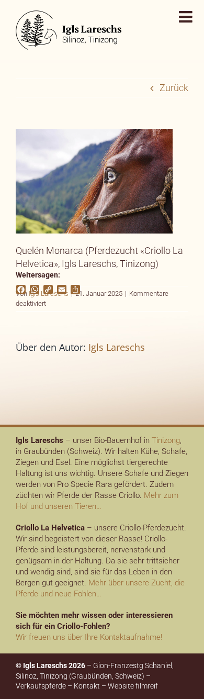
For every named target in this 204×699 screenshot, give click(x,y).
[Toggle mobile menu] (187, 17)
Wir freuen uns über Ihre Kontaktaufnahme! (89, 637)
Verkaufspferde (41, 686)
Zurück (174, 87)
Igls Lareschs (116, 347)
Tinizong (166, 440)
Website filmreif (133, 686)
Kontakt (87, 686)
